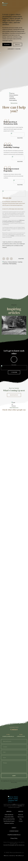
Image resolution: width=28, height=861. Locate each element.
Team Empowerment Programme (12, 170)
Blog (21, 819)
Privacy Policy (14, 838)
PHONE (21, 734)
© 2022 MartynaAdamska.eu (14, 852)
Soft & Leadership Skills (9, 819)
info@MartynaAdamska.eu (8, 736)
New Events (21, 816)
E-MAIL (8, 734)
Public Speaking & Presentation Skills (11, 123)
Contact (21, 821)
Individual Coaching (9, 823)
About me (20, 814)
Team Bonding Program (9, 821)
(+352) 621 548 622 (21, 736)
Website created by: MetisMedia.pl (14, 855)
